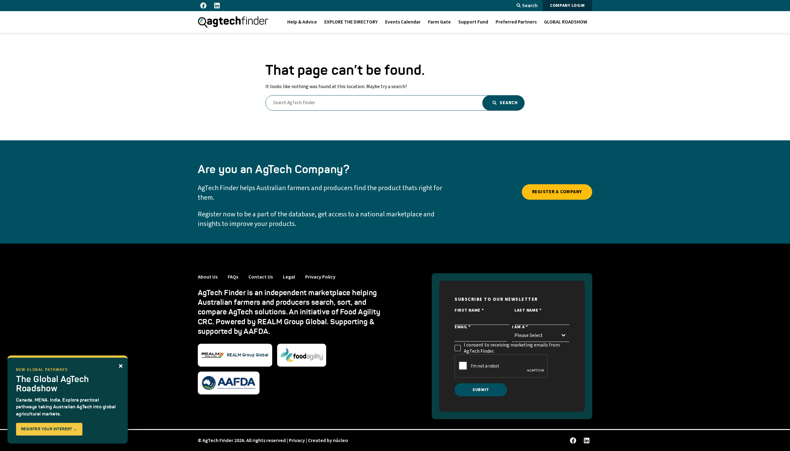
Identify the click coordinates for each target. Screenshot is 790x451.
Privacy (297, 440)
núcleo (340, 440)
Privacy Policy (320, 277)
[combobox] (540, 335)
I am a (520, 327)
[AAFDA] (229, 383)
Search (530, 5)
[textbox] (535, 335)
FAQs (233, 277)
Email (463, 327)
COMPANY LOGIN (567, 5)
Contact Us (260, 277)
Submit (480, 390)
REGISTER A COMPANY (557, 192)
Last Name (528, 310)
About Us (208, 277)
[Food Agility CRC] (301, 355)
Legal (289, 277)
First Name (469, 310)
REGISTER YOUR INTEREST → (49, 429)
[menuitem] (302, 22)
